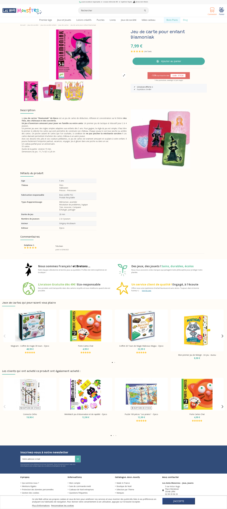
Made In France (123, 483)
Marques (120, 493)
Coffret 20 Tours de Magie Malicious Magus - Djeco (141, 346)
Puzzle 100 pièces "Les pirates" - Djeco (141, 414)
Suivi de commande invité (80, 486)
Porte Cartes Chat (85, 346)
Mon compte (74, 483)
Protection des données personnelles (38, 489)
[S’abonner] (78, 459)
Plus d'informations (41, 505)
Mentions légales (29, 486)
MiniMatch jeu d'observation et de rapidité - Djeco (85, 414)
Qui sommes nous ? (30, 483)
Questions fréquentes (78, 493)
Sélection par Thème (125, 489)
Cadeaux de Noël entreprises (81, 489)
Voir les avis (146, 291)
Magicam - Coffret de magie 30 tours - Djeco (30, 346)
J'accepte (178, 501)
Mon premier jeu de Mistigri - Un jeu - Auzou (197, 355)
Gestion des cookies (30, 493)
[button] (112, 362)
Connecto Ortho (30, 414)
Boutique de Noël (124, 486)
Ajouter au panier (171, 61)
